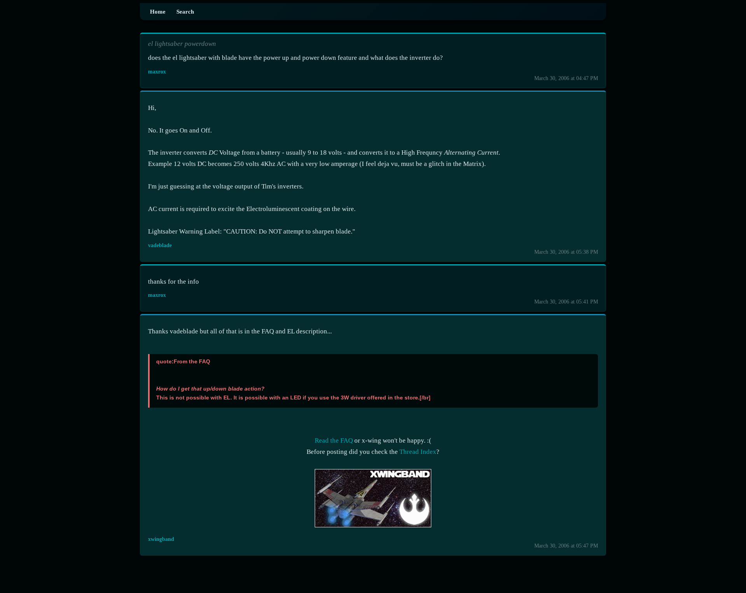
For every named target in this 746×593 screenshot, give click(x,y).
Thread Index (417, 451)
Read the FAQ (334, 440)
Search (185, 11)
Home (158, 11)
